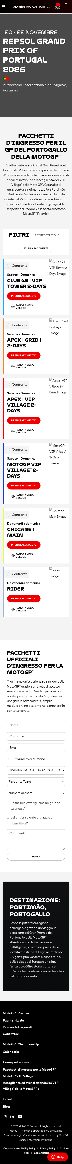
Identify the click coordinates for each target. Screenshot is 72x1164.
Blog (6, 1106)
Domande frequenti (17, 1027)
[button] (58, 5)
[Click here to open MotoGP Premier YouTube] (20, 1117)
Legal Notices (41, 1153)
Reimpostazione (47, 235)
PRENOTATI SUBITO (23, 296)
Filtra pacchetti (36, 248)
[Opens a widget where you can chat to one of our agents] (57, 1157)
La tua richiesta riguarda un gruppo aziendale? (35, 806)
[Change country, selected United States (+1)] (10, 759)
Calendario (11, 1052)
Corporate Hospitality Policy (19, 1148)
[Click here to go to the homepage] (31, 11)
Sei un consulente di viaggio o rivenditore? (31, 820)
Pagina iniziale (13, 1020)
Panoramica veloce (25, 306)
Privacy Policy (47, 1148)
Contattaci (11, 1034)
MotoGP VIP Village (18, 1076)
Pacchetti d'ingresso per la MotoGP (29, 1069)
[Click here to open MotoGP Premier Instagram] (5, 1117)
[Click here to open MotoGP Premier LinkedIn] (12, 1117)
